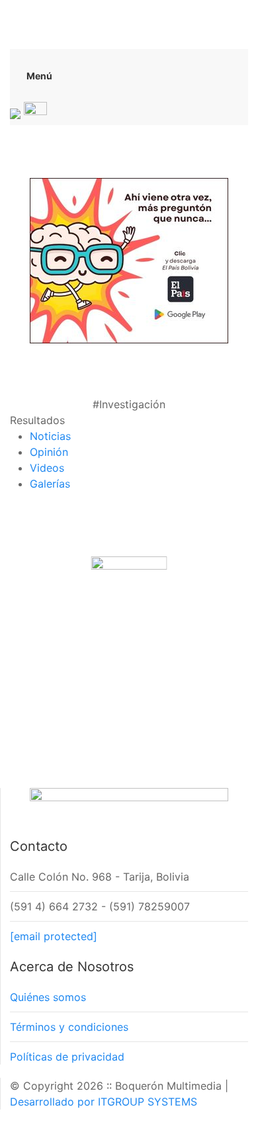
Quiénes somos (48, 997)
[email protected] (53, 936)
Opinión (49, 452)
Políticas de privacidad (67, 1056)
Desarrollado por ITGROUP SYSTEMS (103, 1101)
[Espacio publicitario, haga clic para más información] (129, 259)
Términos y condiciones (69, 1026)
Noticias (50, 436)
